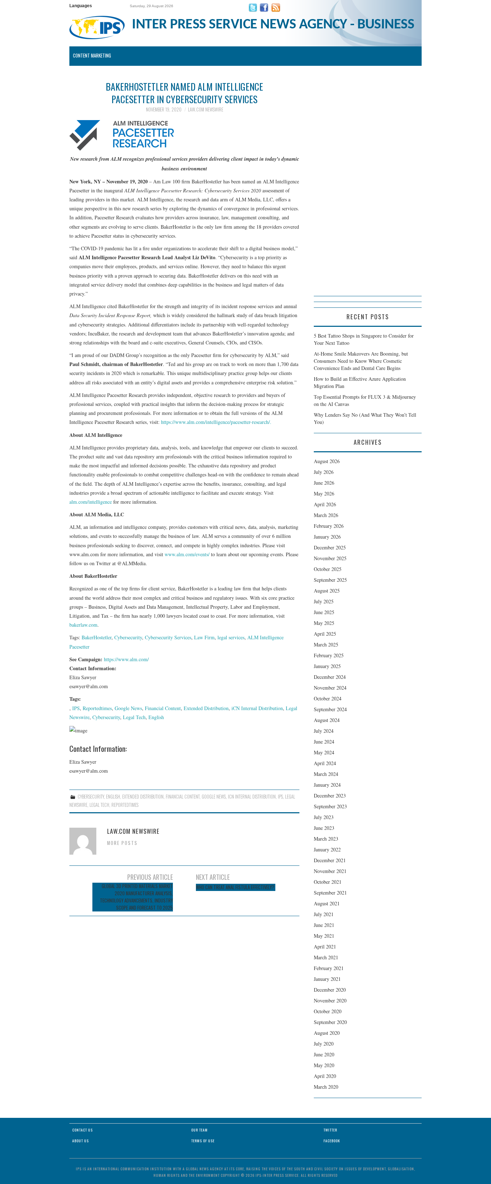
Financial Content (163, 708)
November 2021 (330, 871)
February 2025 (329, 655)
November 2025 (330, 558)
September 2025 (330, 579)
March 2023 (326, 838)
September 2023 (330, 806)
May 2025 (324, 623)
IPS (76, 708)
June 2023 (324, 827)
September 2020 (330, 1022)
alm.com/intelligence (90, 501)
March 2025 (326, 644)
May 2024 (324, 752)
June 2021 (324, 925)
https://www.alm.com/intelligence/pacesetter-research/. (216, 422)
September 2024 (330, 709)
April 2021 (325, 946)
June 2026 (324, 482)
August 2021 (327, 903)
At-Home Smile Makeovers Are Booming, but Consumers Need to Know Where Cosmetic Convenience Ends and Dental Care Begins (361, 360)
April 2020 (325, 1076)
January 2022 (327, 849)
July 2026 (324, 471)
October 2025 (327, 569)
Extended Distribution (206, 708)
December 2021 (330, 860)
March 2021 (326, 957)
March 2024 (326, 774)
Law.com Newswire (205, 109)
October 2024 (327, 698)
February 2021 (329, 968)
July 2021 (324, 914)
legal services (230, 637)
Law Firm (204, 637)
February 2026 (329, 525)
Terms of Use (203, 1140)
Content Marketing (92, 55)
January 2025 (327, 666)
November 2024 (330, 687)
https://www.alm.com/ (126, 659)
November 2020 (330, 1000)
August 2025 (327, 590)
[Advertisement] (368, 188)
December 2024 (330, 676)
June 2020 (324, 1054)
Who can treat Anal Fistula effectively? (235, 887)
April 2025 (325, 633)
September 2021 (330, 892)
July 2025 (324, 601)
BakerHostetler (96, 637)
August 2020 (327, 1032)
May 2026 (324, 493)
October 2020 (327, 1011)
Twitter (330, 1130)
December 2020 (330, 989)
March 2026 (326, 515)
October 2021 (327, 881)
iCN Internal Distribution (257, 708)
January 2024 (327, 784)
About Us (80, 1140)
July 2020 (324, 1043)
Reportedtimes (97, 708)
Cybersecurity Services (168, 637)
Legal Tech (134, 717)
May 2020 (324, 1065)
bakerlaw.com (83, 624)
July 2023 (324, 817)
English (156, 717)
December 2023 (330, 795)
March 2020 (326, 1086)
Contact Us (82, 1130)
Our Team (199, 1130)
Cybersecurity (128, 637)
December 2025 (330, 547)
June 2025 (324, 612)
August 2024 (327, 720)
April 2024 (325, 763)
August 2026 (327, 461)
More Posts (122, 843)
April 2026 (325, 504)
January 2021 (327, 978)
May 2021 (324, 935)
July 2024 (324, 730)
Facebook (331, 1140)
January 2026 (327, 536)
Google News (128, 708)
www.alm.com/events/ (187, 554)
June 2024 (324, 741)
